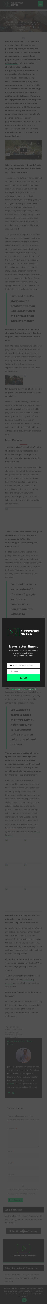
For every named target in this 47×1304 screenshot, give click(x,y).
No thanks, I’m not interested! (23, 689)
